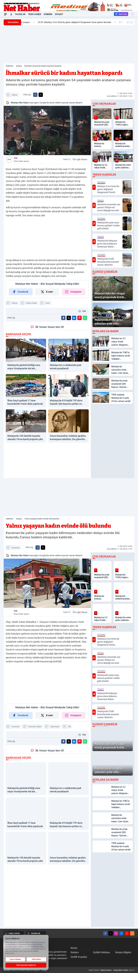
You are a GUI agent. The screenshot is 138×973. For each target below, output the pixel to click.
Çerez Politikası (15, 959)
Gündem (48, 14)
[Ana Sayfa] (11, 14)
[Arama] (132, 14)
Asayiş (19, 66)
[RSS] (132, 933)
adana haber (31, 303)
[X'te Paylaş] (41, 95)
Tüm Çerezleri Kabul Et (26, 965)
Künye (74, 947)
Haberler (9, 66)
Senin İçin (123, 14)
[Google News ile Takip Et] (80, 159)
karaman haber (35, 726)
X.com (49, 291)
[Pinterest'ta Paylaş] (79, 318)
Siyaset (59, 14)
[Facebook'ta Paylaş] (35, 95)
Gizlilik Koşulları (79, 956)
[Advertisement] (69, 44)
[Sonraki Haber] (131, 22)
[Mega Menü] (5, 14)
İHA (21, 159)
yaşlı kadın (54, 726)
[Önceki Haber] (128, 22)
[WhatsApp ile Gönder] (85, 318)
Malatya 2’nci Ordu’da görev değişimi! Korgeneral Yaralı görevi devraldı (59, 22)
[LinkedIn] (121, 933)
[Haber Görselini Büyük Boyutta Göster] (47, 130)
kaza (48, 303)
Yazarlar (20, 14)
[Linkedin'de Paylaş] (74, 318)
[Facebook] (105, 933)
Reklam (75, 952)
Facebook (23, 291)
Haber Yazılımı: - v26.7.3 (111, 970)
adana (14, 95)
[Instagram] (116, 933)
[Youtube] (127, 933)
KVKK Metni (36, 959)
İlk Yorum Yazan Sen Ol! (49, 327)
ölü (69, 726)
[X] (110, 933)
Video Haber (34, 14)
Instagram (76, 291)
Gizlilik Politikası (101, 952)
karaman (16, 548)
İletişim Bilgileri (123, 952)
